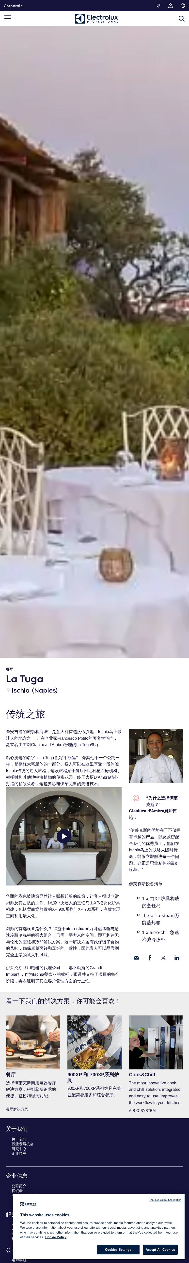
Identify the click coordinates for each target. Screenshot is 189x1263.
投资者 (17, 1191)
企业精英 (19, 1153)
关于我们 (19, 1139)
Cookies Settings (118, 1249)
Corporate (13, 5)
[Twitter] (163, 957)
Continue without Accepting (165, 1199)
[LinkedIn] (177, 957)
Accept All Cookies (160, 1249)
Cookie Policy (55, 1237)
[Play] (64, 836)
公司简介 (19, 1186)
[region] (99, 1226)
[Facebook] (150, 957)
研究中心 (19, 1149)
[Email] (136, 957)
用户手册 (19, 1260)
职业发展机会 (23, 1144)
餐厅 (9, 669)
